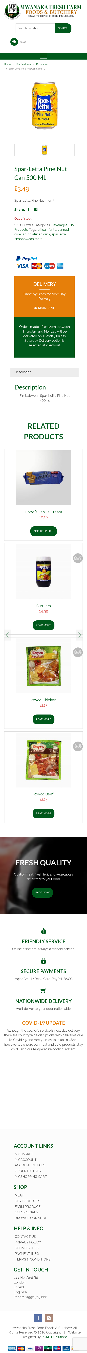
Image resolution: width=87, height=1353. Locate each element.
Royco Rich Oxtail (44, 512)
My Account (26, 1160)
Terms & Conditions (33, 1259)
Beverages (42, 64)
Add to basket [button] (44, 531)
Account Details (30, 1165)
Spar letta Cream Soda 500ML (44, 606)
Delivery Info (27, 1248)
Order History (28, 1171)
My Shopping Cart (31, 1177)
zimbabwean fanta (28, 239)
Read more (44, 719)
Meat (19, 1195)
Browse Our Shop (31, 1218)
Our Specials (26, 1212)
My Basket (24, 1154)
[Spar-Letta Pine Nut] (44, 150)
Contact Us (25, 1237)
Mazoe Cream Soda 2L (44, 794)
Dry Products (23, 64)
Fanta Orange (44, 700)
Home (7, 64)
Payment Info (27, 1254)
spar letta (59, 234)
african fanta (46, 230)
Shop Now (42, 892)
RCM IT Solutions (54, 1337)
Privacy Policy (28, 1242)
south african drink (36, 234)
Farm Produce (27, 1207)
